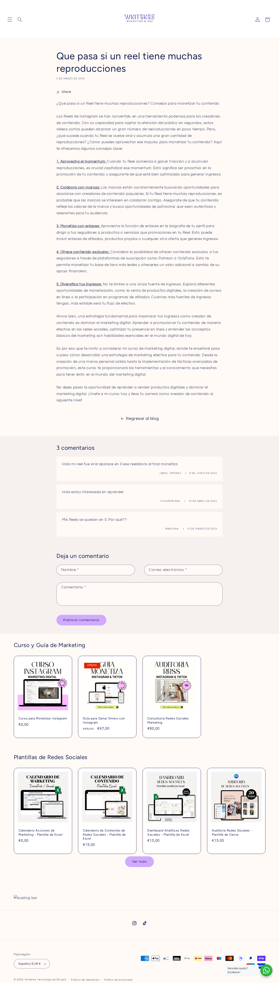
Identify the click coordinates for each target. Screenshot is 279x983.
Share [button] (66, 92)
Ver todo (139, 861)
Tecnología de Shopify (51, 979)
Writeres (30, 979)
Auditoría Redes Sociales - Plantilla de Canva (232, 832)
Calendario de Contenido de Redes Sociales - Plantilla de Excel (104, 835)
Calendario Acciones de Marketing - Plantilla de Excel (41, 832)
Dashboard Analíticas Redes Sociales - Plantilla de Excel (168, 832)
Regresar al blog (142, 419)
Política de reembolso (85, 980)
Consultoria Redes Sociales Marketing (168, 720)
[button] (10, 20)
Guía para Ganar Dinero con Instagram (104, 720)
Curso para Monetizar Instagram (43, 719)
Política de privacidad (118, 980)
